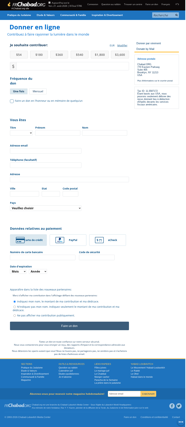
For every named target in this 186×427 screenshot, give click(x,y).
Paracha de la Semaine (106, 380)
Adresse (15, 174)
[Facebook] (172, 406)
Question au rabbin (111, 4)
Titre (13, 127)
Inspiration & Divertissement (107, 15)
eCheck (112, 240)
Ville (12, 188)
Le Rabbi (135, 371)
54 (19, 55)
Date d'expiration (21, 266)
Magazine (26, 380)
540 (79, 55)
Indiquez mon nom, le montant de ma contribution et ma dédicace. (58, 301)
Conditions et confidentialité (154, 417)
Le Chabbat (100, 374)
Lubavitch (72, 405)
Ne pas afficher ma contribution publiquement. (46, 315)
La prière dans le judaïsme (107, 383)
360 (59, 55)
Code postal (70, 188)
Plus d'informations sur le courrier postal (155, 81)
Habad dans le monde (142, 377)
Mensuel (38, 91)
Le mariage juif (101, 371)
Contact (176, 417)
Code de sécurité (89, 252)
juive (137, 408)
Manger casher (101, 377)
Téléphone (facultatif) (23, 160)
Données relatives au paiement (36, 228)
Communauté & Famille (73, 15)
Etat (44, 188)
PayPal (73, 240)
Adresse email (19, 145)
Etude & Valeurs (45, 15)
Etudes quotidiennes (69, 374)
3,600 (120, 55)
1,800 (100, 55)
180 (39, 55)
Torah (103, 408)
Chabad (63, 405)
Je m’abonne (65, 377)
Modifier (122, 45)
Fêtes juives (100, 367)
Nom (85, 127)
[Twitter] (179, 406)
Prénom (40, 127)
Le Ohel (135, 374)
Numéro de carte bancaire (26, 252)
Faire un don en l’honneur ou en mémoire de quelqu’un (49, 100)
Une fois (18, 91)
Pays (13, 203)
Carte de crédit (33, 240)
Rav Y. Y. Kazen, (68, 408)
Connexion (92, 4)
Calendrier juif (66, 371)
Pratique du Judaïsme (19, 15)
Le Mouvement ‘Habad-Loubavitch (148, 367)
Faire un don (151, 4)
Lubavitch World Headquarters (117, 405)
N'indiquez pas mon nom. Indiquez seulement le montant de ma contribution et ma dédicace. (66, 308)
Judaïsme (114, 408)
